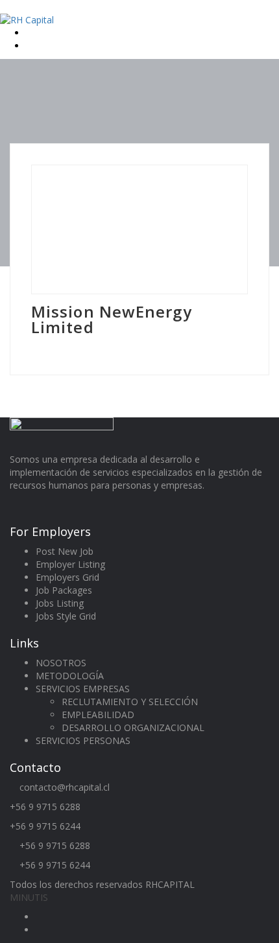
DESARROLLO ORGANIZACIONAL (133, 727)
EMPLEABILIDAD (98, 714)
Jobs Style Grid (66, 616)
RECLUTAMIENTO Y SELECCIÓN (130, 701)
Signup (41, 46)
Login (39, 33)
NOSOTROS (61, 663)
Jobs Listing (60, 603)
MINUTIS (29, 897)
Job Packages (64, 590)
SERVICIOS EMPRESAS (83, 688)
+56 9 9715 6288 (45, 806)
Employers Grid (67, 577)
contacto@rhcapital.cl (64, 787)
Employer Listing (70, 564)
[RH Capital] (27, 19)
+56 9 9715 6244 (45, 826)
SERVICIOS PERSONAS (83, 740)
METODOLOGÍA (70, 675)
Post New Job (64, 551)
